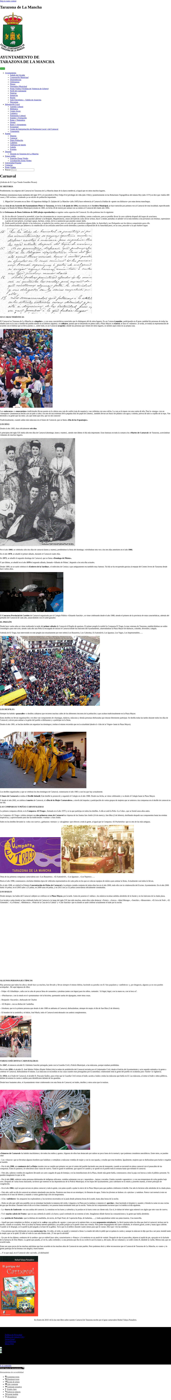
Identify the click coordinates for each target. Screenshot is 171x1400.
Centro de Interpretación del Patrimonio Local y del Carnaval (34, 129)
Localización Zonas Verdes (20, 161)
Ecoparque (14, 127)
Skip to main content (8, 1)
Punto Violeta (10, 167)
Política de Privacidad (13, 1335)
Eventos (13, 149)
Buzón (12, 98)
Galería (13, 147)
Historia (13, 136)
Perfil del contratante (18, 91)
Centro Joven (15, 111)
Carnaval (13, 138)
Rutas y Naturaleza (17, 120)
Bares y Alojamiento (18, 125)
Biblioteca (14, 109)
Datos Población (16, 140)
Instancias (14, 95)
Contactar (9, 165)
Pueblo (8, 134)
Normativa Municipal (18, 86)
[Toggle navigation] (2, 68)
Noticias (13, 93)
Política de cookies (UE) (14, 1337)
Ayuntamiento (10, 73)
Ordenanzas (14, 82)
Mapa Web (9, 1344)
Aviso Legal (10, 1339)
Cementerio (14, 131)
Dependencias (15, 80)
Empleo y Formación (18, 118)
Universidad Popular (13, 163)
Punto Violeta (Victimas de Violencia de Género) (29, 89)
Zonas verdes (10, 156)
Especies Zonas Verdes (19, 158)
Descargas (14, 102)
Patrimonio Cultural (18, 116)
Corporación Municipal (19, 77)
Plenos (12, 84)
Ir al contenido (5, 1366)
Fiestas (12, 122)
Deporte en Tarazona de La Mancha (24, 154)
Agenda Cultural (16, 107)
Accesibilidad (10, 1341)
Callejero (13, 143)
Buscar (8, 170)
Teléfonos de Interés (18, 145)
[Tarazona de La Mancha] (12, 51)
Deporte (8, 152)
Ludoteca (13, 113)
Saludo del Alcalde (17, 75)
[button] (12, 1368)
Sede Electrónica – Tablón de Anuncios (25, 100)
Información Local (12, 104)
